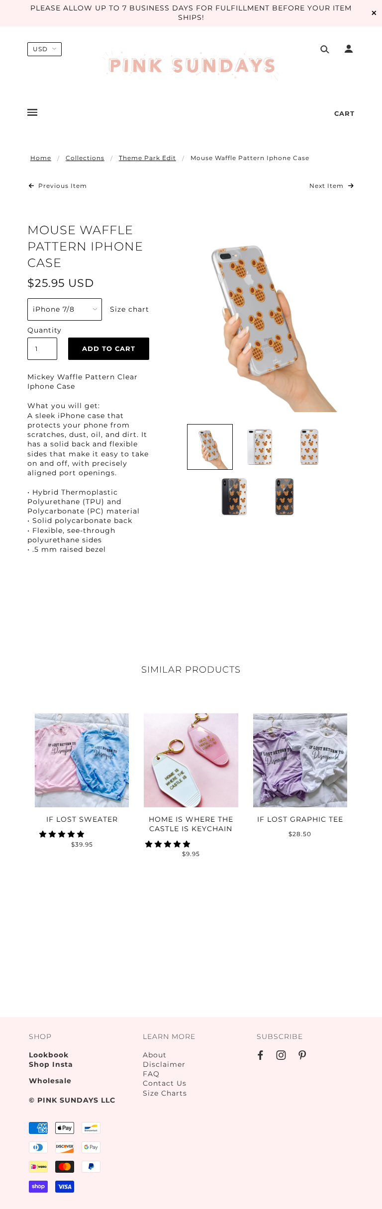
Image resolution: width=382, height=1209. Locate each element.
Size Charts (165, 1093)
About (155, 1054)
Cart (344, 113)
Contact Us (165, 1083)
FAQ (151, 1073)
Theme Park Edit (147, 158)
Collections (85, 158)
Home (40, 158)
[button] (63, 834)
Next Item (327, 185)
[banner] (191, 66)
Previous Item (61, 185)
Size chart (129, 309)
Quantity (42, 330)
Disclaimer (164, 1064)
